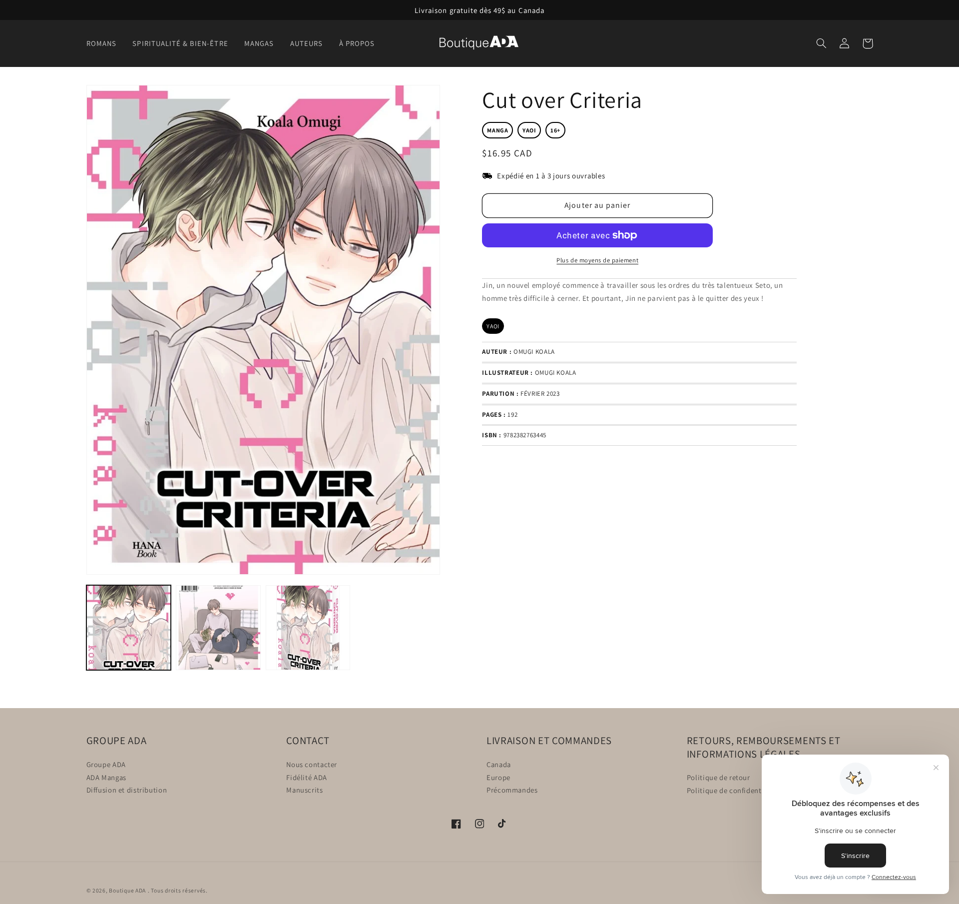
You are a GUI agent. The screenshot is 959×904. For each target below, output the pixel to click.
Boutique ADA (127, 890)
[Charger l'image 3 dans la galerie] (308, 627)
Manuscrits (304, 790)
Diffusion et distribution (126, 790)
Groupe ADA (106, 764)
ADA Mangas (106, 777)
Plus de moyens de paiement (597, 260)
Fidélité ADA (306, 777)
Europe (498, 777)
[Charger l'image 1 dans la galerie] (128, 627)
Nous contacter (311, 764)
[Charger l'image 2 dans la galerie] (218, 627)
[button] (104, 43)
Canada (498, 764)
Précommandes (512, 790)
